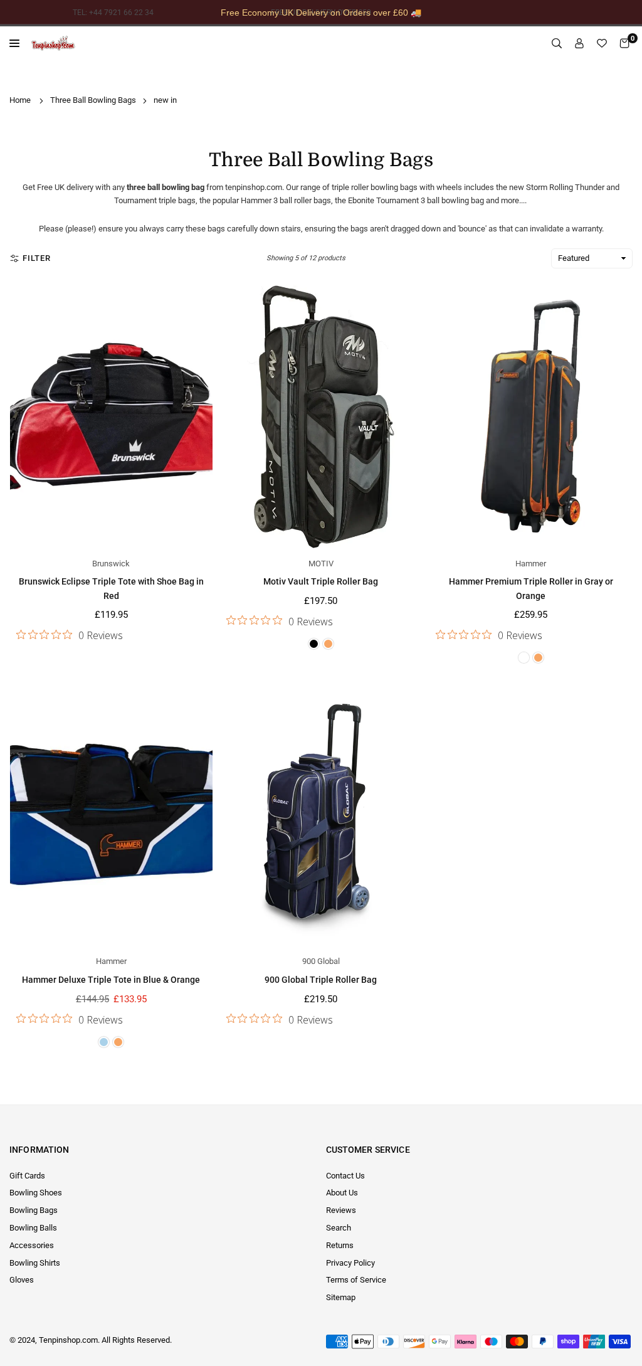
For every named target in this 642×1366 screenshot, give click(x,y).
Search (338, 1227)
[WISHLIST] (602, 43)
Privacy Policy (350, 1263)
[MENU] (17, 43)
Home (20, 100)
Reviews (341, 1210)
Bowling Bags (33, 1210)
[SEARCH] (556, 43)
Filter (37, 258)
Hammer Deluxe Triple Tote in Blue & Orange (111, 980)
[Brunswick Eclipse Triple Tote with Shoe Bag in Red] (111, 416)
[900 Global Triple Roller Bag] (321, 814)
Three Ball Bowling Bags (93, 100)
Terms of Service (356, 1279)
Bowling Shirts (34, 1263)
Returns (340, 1245)
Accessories (31, 1245)
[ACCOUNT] (579, 43)
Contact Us (345, 1175)
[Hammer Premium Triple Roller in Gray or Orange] (530, 416)
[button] (624, 43)
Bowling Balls (33, 1227)
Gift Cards (27, 1175)
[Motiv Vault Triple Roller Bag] (321, 416)
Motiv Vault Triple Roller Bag (320, 581)
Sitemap (340, 1297)
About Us (342, 1192)
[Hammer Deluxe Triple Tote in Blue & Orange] (111, 814)
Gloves (21, 1279)
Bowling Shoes (35, 1192)
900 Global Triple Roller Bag (321, 980)
